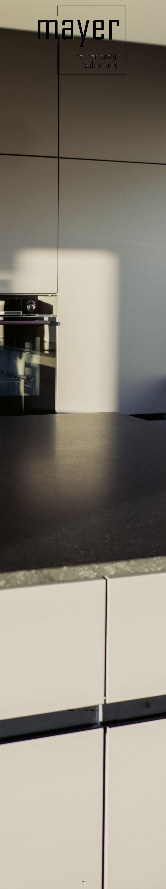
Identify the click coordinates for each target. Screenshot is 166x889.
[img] (83, 444)
